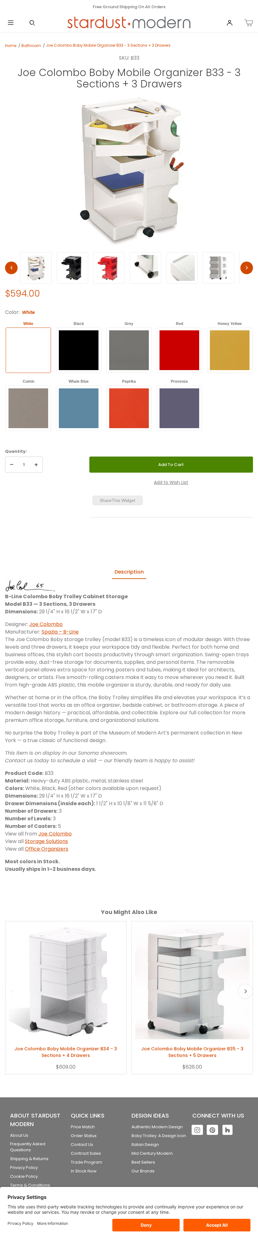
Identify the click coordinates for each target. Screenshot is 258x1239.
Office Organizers (46, 849)
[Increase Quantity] (36, 465)
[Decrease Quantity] (11, 465)
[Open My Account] (229, 23)
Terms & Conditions (30, 1185)
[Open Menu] (10, 23)
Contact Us (82, 1145)
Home (10, 45)
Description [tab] (129, 571)
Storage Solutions (46, 841)
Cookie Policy (24, 1176)
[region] (129, 268)
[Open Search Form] (32, 23)
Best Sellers (143, 1162)
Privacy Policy (24, 1168)
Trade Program (86, 1162)
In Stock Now (84, 1171)
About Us (19, 1135)
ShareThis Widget (117, 500)
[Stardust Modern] (129, 23)
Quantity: (16, 451)
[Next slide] (245, 991)
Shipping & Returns (29, 1159)
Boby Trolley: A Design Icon (159, 1136)
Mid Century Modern (152, 1153)
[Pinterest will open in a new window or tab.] (212, 1130)
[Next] (246, 268)
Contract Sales (86, 1153)
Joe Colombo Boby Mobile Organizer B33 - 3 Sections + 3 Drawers (108, 45)
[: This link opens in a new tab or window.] (30, 585)
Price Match (83, 1127)
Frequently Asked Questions (27, 1147)
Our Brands (143, 1171)
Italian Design (145, 1145)
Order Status (84, 1136)
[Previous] (11, 268)
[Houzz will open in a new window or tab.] (227, 1130)
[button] (36, 268)
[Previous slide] (12, 991)
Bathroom (31, 45)
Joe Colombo (46, 624)
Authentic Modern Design (157, 1127)
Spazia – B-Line (60, 631)
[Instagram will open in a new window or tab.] (197, 1130)
